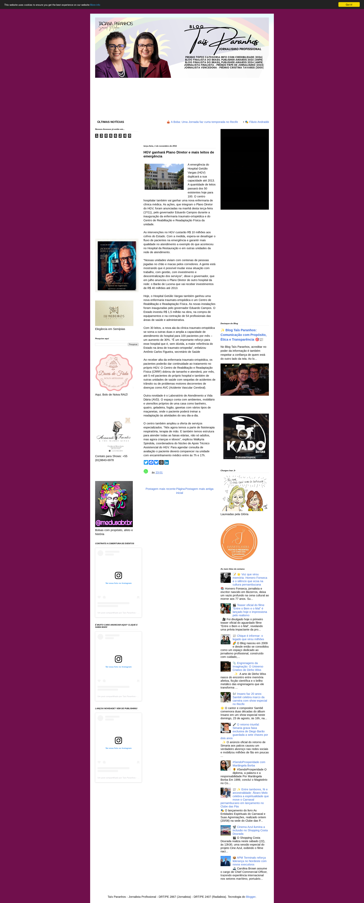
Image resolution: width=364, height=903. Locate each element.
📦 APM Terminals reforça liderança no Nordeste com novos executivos (250, 861)
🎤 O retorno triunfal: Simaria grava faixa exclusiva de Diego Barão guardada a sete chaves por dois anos (244, 731)
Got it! (349, 4)
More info (95, 4)
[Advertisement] (164, 96)
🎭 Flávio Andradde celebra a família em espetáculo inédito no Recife (261, 121)
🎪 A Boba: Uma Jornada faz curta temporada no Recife (174, 121)
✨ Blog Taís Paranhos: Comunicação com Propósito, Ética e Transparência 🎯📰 (243, 334)
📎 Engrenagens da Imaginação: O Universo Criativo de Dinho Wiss (248, 666)
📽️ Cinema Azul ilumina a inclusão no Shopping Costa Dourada (250, 830)
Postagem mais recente (161, 488)
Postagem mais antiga (199, 488)
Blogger (251, 896)
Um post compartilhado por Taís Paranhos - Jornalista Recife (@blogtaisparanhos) (135, 613)
